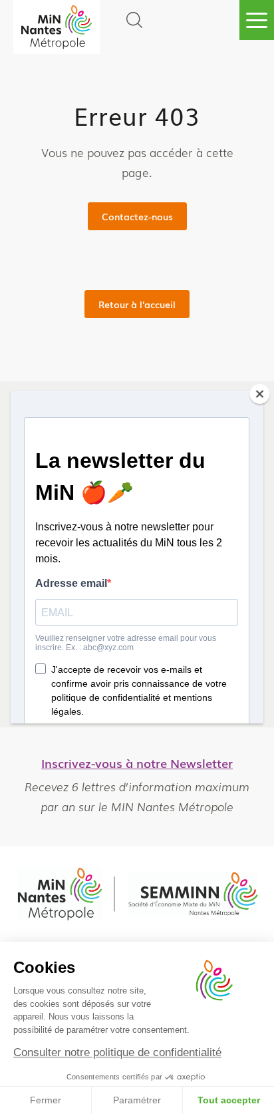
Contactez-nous (137, 216)
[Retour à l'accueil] (56, 27)
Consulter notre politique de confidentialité (117, 1052)
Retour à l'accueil (137, 304)
